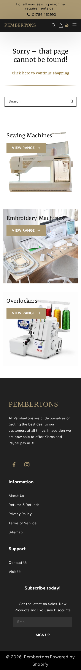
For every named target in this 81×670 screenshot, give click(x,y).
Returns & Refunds (24, 505)
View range (23, 148)
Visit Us (15, 572)
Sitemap (15, 532)
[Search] (71, 101)
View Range (23, 230)
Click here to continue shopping (40, 73)
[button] (74, 25)
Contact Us (18, 563)
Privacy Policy (20, 514)
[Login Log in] (60, 25)
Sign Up (43, 635)
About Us (16, 496)
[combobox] (40, 102)
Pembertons (36, 656)
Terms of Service (23, 523)
